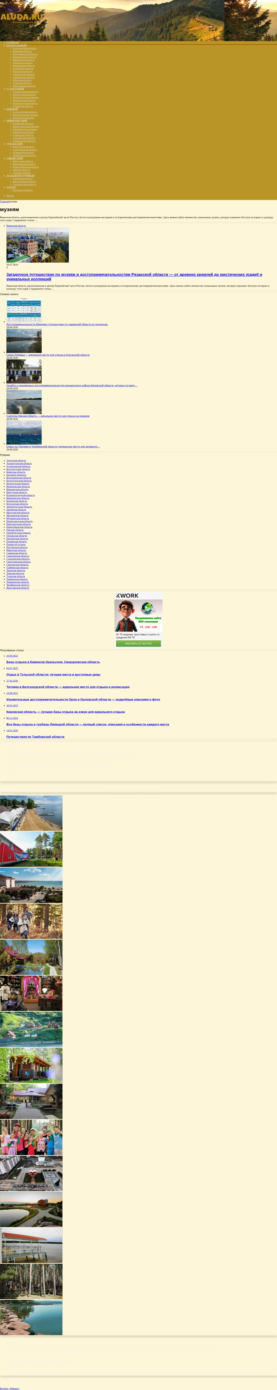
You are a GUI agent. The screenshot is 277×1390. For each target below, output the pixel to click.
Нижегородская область (26, 126)
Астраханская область (25, 112)
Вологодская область (24, 94)
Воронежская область (24, 57)
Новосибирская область (26, 167)
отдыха (156, 789)
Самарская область (23, 135)
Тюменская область (23, 152)
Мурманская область (24, 100)
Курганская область (23, 146)
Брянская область (22, 51)
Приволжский (16, 120)
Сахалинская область (24, 184)
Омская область (21, 170)
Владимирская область (25, 54)
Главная (4, 201)
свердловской (217, 791)
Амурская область (23, 178)
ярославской (269, 790)
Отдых (11, 187)
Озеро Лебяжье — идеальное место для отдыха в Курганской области (48, 355)
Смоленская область (24, 74)
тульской (245, 791)
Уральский (14, 143)
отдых (143, 790)
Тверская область (22, 80)
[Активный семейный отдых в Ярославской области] (31, 938)
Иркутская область (23, 161)
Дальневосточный (20, 175)
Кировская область (23, 123)
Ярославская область (24, 86)
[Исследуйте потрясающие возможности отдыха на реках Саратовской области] (31, 830)
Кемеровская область (24, 164)
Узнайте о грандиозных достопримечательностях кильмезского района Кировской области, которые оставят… (71, 385)
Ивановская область (24, 60)
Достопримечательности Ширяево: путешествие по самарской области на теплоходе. (57, 324)
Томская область (22, 172)
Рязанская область (22, 71)
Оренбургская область (25, 129)
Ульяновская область (24, 141)
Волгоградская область (25, 115)
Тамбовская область (24, 77)
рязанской (187, 791)
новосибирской (101, 791)
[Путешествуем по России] (24, 37)
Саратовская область (24, 138)
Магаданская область (24, 181)
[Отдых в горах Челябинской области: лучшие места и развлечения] (31, 1334)
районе (166, 791)
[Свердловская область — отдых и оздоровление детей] (31, 1154)
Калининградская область (20, 495)
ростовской (176, 790)
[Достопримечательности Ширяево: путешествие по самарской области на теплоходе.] (24, 321)
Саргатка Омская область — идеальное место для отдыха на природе (48, 416)
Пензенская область (23, 132)
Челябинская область (24, 155)
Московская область (24, 65)
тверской (237, 791)
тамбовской (229, 791)
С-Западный (15, 88)
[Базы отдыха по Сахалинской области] (31, 1046)
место (80, 790)
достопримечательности (31, 790)
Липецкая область (23, 62)
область (131, 790)
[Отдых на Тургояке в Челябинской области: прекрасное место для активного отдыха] (24, 443)
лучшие (66, 790)
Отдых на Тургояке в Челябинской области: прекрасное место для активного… (53, 446)
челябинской (256, 790)
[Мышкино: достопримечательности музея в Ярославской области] (31, 1010)
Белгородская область (25, 48)
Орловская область (23, 68)
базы (11, 790)
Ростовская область (23, 117)
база (3, 790)
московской (88, 791)
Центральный (16, 45)
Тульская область (22, 83)
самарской (196, 791)
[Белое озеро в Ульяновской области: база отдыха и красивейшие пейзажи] (31, 1262)
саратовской (205, 791)
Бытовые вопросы (23, 190)
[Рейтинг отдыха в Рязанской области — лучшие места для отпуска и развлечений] (31, 866)
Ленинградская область (25, 97)
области (116, 789)
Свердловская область (25, 149)
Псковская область (23, 106)
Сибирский (14, 158)
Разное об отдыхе (15, 544)
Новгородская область (25, 103)
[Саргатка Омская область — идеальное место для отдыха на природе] (24, 413)
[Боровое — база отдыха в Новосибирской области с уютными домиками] (31, 1082)
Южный (12, 109)
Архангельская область (25, 91)
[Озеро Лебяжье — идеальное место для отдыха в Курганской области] (24, 352)
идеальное (55, 790)
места (74, 791)
